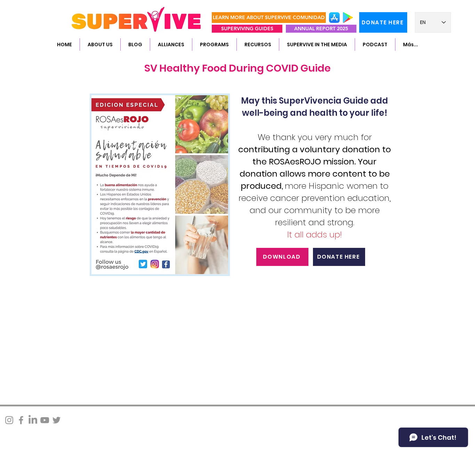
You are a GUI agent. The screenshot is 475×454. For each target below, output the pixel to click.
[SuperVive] (32, 420)
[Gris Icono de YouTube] (44, 420)
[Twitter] (56, 420)
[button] (100, 44)
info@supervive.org (99, 417)
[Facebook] (21, 420)
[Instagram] (9, 420)
